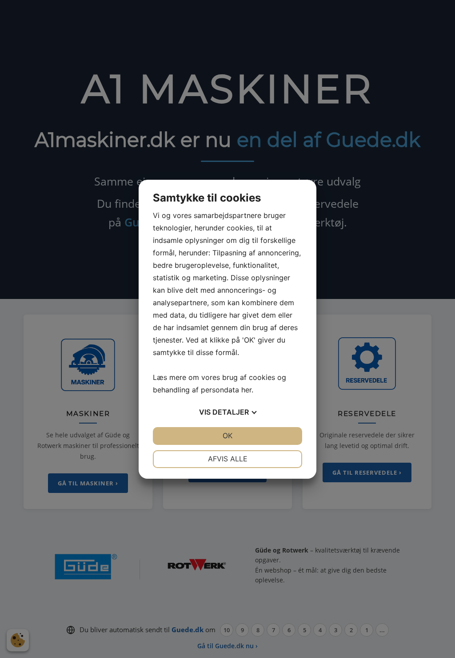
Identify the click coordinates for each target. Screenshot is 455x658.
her (246, 389)
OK (227, 435)
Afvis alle (227, 458)
